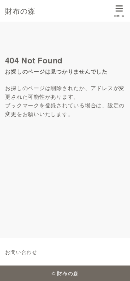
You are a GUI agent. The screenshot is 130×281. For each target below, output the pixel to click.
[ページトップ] (115, 266)
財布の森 (20, 10)
